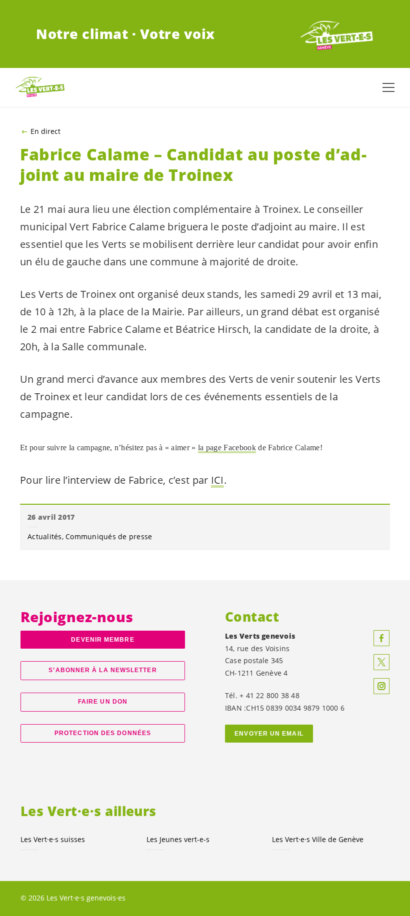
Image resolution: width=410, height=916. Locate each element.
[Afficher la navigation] (388, 87)
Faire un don (103, 701)
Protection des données (102, 733)
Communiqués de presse (109, 536)
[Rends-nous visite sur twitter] (382, 662)
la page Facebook (227, 447)
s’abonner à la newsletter (102, 670)
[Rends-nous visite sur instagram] (382, 686)
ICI (217, 480)
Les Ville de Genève (318, 839)
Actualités (45, 536)
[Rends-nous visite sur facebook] (382, 638)
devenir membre (102, 639)
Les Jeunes (178, 839)
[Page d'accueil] (337, 34)
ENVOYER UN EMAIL (269, 733)
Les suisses (52, 839)
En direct (45, 131)
